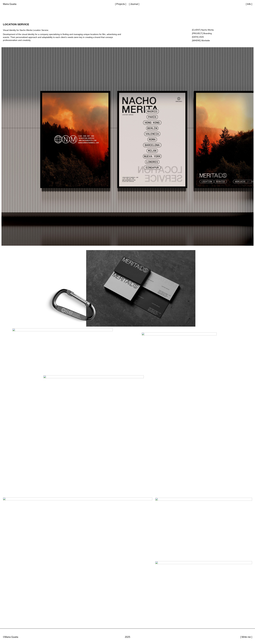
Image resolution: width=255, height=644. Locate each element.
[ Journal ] (134, 4)
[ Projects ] (120, 4)
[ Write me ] (246, 637)
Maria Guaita (9, 4)
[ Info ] (249, 4)
